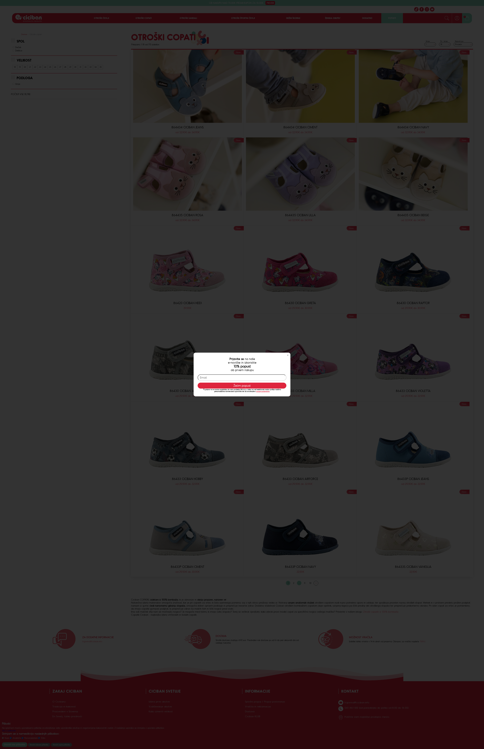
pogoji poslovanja (262, 391)
